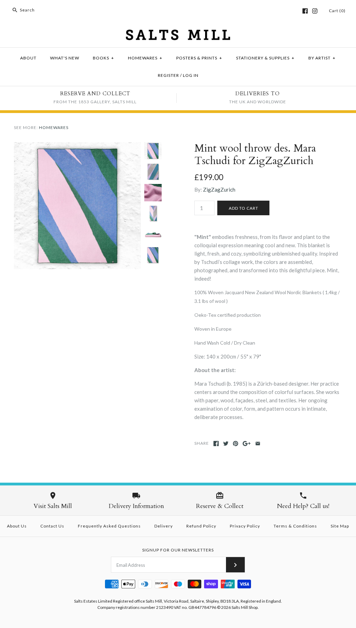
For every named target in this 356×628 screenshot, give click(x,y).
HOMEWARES (145, 58)
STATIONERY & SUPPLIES (265, 58)
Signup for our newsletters (178, 550)
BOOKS (103, 58)
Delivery (163, 526)
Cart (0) (337, 10)
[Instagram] (314, 11)
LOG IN (191, 75)
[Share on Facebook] (216, 443)
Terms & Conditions (295, 526)
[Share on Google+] (247, 443)
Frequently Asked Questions (109, 526)
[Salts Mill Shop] (178, 34)
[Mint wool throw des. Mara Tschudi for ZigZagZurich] (77, 146)
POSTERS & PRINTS (199, 58)
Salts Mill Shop (245, 607)
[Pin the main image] (235, 443)
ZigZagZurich (219, 189)
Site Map (340, 526)
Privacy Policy (245, 526)
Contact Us (52, 526)
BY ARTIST (321, 58)
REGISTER (168, 75)
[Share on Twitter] (225, 443)
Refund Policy (201, 526)
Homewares (53, 127)
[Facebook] (305, 11)
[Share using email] (257, 443)
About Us (17, 526)
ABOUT (28, 58)
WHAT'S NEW (64, 58)
